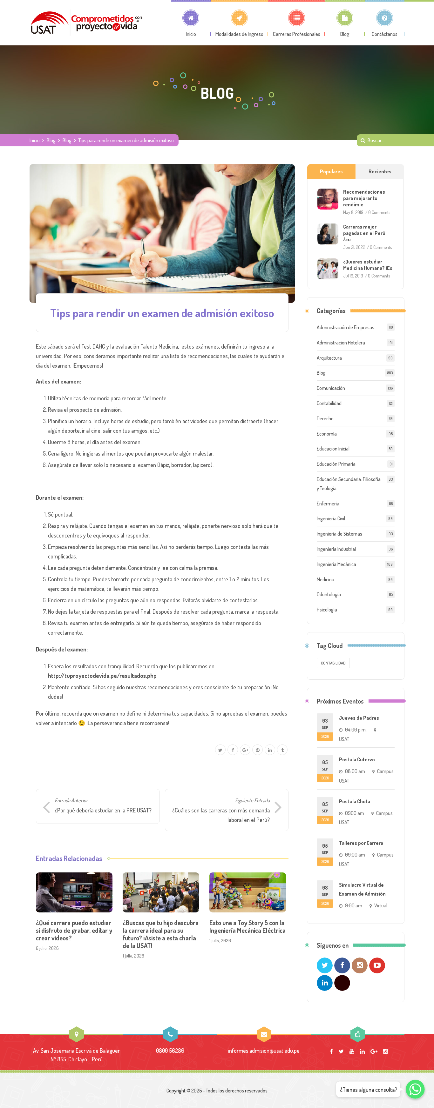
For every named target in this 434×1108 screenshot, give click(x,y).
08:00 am (355, 771)
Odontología (329, 594)
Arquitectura (329, 358)
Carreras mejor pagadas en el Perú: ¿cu (365, 233)
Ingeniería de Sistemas (339, 534)
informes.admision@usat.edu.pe (264, 1050)
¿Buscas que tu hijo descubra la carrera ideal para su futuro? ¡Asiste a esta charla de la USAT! (161, 934)
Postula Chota (354, 801)
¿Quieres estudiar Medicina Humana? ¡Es (367, 264)
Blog (51, 140)
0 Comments (379, 212)
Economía (327, 434)
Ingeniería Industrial (336, 549)
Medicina (325, 579)
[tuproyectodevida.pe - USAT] (87, 22)
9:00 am (353, 905)
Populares (331, 171)
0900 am (354, 813)
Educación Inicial (333, 448)
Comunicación (331, 388)
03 (325, 728)
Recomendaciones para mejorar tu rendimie (364, 198)
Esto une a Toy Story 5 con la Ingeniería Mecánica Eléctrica (247, 926)
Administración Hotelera (341, 342)
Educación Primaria (336, 464)
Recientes (380, 171)
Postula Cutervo (357, 759)
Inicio (35, 140)
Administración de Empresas (345, 327)
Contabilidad (329, 403)
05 (325, 769)
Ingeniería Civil (331, 518)
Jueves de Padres (359, 718)
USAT (344, 739)
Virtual (380, 905)
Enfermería (328, 503)
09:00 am (355, 854)
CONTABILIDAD (333, 662)
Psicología (327, 609)
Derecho (325, 418)
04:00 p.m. (356, 729)
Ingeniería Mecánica (336, 564)
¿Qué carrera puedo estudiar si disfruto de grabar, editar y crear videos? (74, 930)
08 (325, 895)
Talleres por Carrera (361, 843)
